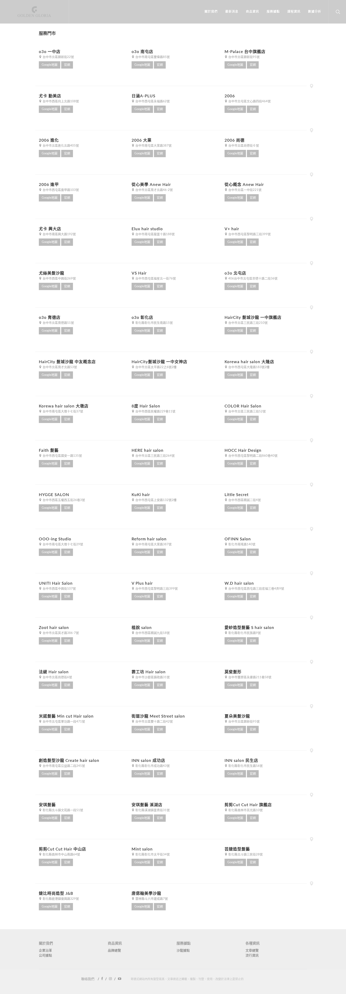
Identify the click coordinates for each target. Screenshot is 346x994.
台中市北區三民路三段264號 (155, 455)
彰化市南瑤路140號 (241, 544)
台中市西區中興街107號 (59, 588)
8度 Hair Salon (146, 406)
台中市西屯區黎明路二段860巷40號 (253, 455)
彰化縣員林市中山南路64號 (61, 854)
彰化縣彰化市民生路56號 (245, 766)
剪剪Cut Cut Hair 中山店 (62, 849)
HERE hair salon (148, 450)
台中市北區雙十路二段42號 (154, 721)
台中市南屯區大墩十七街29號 (62, 544)
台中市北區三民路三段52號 (247, 411)
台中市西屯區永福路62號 (152, 101)
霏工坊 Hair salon (149, 672)
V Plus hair (142, 583)
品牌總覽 (114, 950)
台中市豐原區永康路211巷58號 (249, 677)
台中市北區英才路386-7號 (60, 633)
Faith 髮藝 (49, 450)
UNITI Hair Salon (56, 583)
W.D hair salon (239, 583)
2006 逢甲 (49, 185)
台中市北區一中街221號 (245, 190)
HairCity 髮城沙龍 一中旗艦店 (253, 318)
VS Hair (139, 273)
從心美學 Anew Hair (151, 185)
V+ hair (232, 229)
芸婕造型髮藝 (237, 849)
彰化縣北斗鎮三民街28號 (245, 854)
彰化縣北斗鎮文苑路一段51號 (62, 810)
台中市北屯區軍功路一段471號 (63, 721)
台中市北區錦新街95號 (244, 57)
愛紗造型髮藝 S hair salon (249, 628)
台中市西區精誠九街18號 (152, 633)
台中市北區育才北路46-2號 (154, 190)
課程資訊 (294, 11)
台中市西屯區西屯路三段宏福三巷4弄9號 (256, 588)
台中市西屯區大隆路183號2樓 (249, 367)
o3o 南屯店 (142, 52)
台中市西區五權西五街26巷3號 (63, 500)
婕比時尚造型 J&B (56, 893)
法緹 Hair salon (54, 672)
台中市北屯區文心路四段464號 (249, 101)
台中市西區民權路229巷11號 (155, 411)
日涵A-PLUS (143, 96)
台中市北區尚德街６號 (243, 145)
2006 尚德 (235, 140)
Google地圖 (49, 64)
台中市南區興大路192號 (59, 234)
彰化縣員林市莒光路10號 (245, 810)
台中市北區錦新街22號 (58, 57)
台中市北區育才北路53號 (59, 367)
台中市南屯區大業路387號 (153, 145)
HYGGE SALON (54, 495)
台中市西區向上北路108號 (60, 101)
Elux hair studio (147, 229)
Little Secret (237, 495)
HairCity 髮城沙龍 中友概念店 (67, 362)
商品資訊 (252, 11)
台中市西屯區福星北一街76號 (155, 278)
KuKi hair (141, 495)
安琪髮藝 (47, 805)
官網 (67, 64)
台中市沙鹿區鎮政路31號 (152, 677)
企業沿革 (45, 950)
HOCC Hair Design (243, 450)
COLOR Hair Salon (243, 406)
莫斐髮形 (233, 672)
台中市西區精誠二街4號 (244, 500)
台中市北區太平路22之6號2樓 (156, 367)
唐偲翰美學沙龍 (146, 893)
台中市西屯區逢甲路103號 (60, 190)
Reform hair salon (149, 539)
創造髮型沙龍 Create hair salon (69, 761)
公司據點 (45, 955)
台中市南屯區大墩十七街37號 (62, 411)
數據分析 (314, 11)
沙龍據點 (183, 950)
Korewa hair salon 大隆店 (249, 362)
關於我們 (211, 11)
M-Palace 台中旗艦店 (245, 52)
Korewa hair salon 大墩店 (64, 406)
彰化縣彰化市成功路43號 (152, 766)
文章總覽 (252, 950)
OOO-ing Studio (55, 539)
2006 (230, 96)
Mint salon (142, 849)
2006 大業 (142, 140)
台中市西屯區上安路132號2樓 (156, 500)
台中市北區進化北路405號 (60, 145)
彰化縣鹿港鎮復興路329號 (60, 898)
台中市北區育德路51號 (58, 322)
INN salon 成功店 (148, 761)
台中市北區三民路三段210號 (248, 322)
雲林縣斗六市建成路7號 (151, 898)
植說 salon (142, 628)
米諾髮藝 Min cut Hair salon (66, 716)
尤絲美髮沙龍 (51, 273)
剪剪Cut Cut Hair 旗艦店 (248, 805)
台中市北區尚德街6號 (57, 677)
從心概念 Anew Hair (244, 185)
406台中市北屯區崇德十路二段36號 (253, 278)
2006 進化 (49, 140)
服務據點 (273, 11)
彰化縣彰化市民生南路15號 (154, 322)
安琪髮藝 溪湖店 (147, 805)
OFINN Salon (238, 539)
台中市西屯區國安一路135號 (62, 455)
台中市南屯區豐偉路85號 (152, 57)
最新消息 (231, 11)
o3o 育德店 (49, 318)
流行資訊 (252, 955)
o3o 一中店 (49, 52)
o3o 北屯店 (235, 273)
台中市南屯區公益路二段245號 (63, 766)
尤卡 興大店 (50, 229)
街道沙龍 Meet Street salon (158, 716)
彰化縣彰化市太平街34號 (152, 854)
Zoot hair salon (54, 628)
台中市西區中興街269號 (59, 278)
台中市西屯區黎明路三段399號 (249, 234)
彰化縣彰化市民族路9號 (244, 633)
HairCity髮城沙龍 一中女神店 (159, 362)
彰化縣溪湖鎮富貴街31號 (152, 810)
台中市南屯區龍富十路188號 (155, 234)
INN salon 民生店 (241, 761)
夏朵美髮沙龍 (237, 716)
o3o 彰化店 (142, 318)
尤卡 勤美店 (50, 96)
